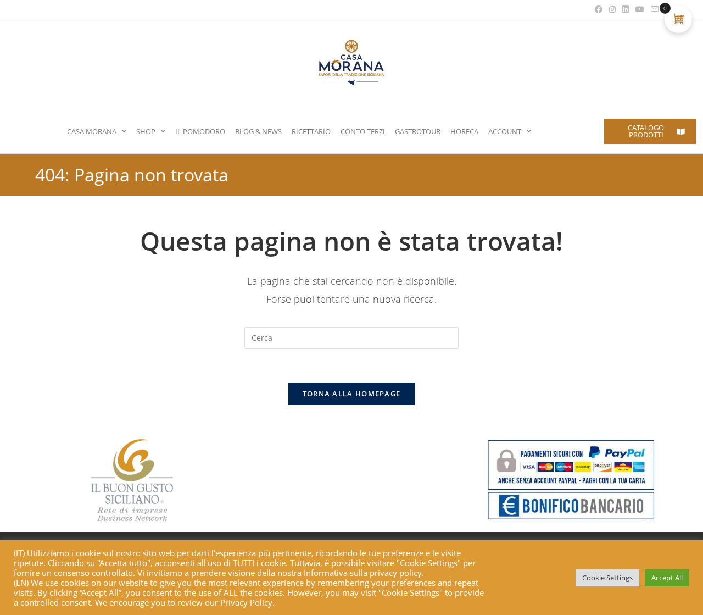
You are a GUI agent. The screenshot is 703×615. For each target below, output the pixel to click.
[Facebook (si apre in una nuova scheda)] (599, 9)
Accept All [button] (667, 578)
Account (504, 131)
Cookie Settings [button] (607, 578)
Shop (145, 131)
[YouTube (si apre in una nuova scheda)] (640, 9)
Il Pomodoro (200, 131)
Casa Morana (91, 131)
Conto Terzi (363, 131)
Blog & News (258, 131)
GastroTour (417, 131)
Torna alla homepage (352, 393)
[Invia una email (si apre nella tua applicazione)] (653, 9)
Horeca (464, 131)
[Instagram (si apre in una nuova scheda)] (612, 9)
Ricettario (311, 131)
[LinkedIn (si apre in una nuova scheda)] (625, 9)
